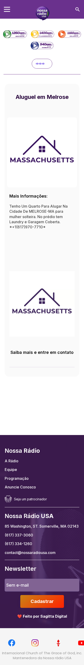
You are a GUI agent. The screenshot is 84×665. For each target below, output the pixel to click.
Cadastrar (42, 601)
